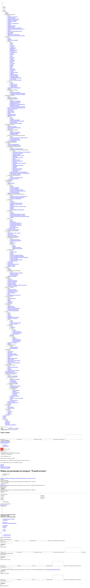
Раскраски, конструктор (18, 160)
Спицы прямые (13, 85)
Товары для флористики (13, 367)
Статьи (4, 417)
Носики (12, 252)
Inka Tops (12, 61)
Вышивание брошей (14, 133)
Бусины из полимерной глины (16, 189)
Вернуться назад (3, 504)
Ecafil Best (12, 57)
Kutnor (11, 62)
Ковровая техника (11, 115)
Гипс (9, 293)
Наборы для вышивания (15, 101)
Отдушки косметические (13, 309)
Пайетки (12, 334)
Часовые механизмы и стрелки (14, 145)
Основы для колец (11, 282)
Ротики (11, 254)
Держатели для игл (14, 274)
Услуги (4, 530)
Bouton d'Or (12, 51)
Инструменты (11, 407)
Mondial (12, 65)
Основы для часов (16, 154)
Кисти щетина (13, 381)
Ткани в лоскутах (14, 323)
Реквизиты (7, 423)
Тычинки (10, 369)
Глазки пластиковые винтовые (16, 255)
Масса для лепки (11, 292)
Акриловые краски (14, 387)
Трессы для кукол (11, 266)
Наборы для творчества (13, 16)
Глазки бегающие (14, 260)
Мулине (12, 118)
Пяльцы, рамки (11, 112)
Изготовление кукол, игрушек (14, 232)
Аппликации (10, 32)
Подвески (12, 213)
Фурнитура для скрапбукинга (14, 362)
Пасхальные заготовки (17, 168)
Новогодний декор (17, 169)
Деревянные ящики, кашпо (18, 155)
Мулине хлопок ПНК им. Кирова (17, 121)
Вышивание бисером (12, 126)
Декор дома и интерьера (18, 153)
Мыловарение (11, 306)
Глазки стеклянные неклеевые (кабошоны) (19, 257)
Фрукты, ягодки (11, 361)
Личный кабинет (4, 441)
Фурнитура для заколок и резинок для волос (17, 285)
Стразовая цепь (16, 333)
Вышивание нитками (12, 97)
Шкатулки (15, 162)
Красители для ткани (12, 342)
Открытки (7, 414)
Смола (9, 299)
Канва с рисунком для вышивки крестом (16, 107)
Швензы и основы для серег (16, 204)
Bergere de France (13, 50)
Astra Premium (13, 47)
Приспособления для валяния (16, 272)
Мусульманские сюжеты (15, 139)
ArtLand (12, 46)
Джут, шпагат (13, 78)
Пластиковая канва (12, 114)
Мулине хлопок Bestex (15, 119)
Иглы (9, 315)
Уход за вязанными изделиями (14, 87)
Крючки (9, 88)
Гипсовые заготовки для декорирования (18, 172)
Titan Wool (12, 68)
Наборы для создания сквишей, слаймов (16, 35)
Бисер (11, 220)
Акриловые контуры (14, 395)
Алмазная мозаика (11, 17)
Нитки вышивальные (12, 140)
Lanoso (11, 64)
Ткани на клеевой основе (15, 322)
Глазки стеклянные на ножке (16, 259)
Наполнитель (10, 261)
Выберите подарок (4, 485)
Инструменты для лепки (13, 290)
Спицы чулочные (14, 86)
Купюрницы (15, 170)
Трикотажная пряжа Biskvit (16, 77)
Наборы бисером (13, 134)
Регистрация (6, 442)
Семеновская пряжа (14, 76)
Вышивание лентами (14, 105)
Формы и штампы (11, 307)
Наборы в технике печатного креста (17, 106)
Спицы (11, 83)
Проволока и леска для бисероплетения (18, 196)
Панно (14, 158)
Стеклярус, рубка (11, 228)
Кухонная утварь (16, 159)
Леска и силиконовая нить (15, 198)
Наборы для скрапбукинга (13, 23)
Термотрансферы (13, 348)
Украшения (15, 166)
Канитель (15, 338)
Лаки (11, 399)
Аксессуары (10, 109)
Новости (5, 415)
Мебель (14, 246)
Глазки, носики (13, 251)
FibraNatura (12, 60)
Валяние (9, 269)
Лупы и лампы (11, 111)
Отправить (3, 544)
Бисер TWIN (13, 226)
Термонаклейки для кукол (13, 264)
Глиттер (9, 363)
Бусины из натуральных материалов (17, 190)
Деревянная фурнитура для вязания (17, 93)
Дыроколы (10, 352)
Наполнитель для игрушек (13, 236)
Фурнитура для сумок (12, 286)
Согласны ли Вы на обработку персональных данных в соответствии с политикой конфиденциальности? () (31, 569)
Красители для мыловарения (14, 308)
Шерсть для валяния (12, 276)
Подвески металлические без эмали (17, 214)
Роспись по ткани (11, 401)
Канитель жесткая (16, 339)
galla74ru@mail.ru (7, 537)
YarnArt (11, 71)
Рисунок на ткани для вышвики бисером (18, 137)
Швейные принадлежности (13, 317)
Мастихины (12, 380)
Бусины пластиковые (14, 187)
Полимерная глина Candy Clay (14, 295)
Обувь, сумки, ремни (12, 235)
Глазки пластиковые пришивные (17, 256)
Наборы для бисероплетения (14, 193)
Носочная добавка (14, 72)
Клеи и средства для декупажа (16, 398)
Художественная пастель (13, 402)
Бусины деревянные (14, 188)
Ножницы (10, 316)
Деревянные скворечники (18, 165)
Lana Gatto (12, 63)
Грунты (11, 397)
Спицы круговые (14, 84)
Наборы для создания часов (13, 34)
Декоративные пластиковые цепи (17, 209)
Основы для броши (12, 283)
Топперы (14, 167)
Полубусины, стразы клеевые (14, 360)
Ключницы (15, 156)
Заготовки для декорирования (16, 148)
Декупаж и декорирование (13, 144)
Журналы (10, 413)
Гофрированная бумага (12, 358)
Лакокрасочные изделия (15, 385)
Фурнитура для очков (12, 281)
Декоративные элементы (18, 157)
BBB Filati (12, 48)
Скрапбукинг (10, 351)
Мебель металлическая (17, 248)
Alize (11, 44)
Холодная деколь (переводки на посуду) (16, 29)
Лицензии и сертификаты (10, 424)
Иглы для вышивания (12, 108)
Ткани (11, 321)
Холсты (9, 403)
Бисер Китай (13, 221)
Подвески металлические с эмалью (17, 215)
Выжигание (10, 33)
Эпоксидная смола (12, 298)
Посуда (11, 241)
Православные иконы (14, 138)
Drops (11, 56)
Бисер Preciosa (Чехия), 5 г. (15, 224)
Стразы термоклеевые (17, 332)
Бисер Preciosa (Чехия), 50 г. (16, 225)
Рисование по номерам (12, 20)
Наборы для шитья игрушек (13, 19)
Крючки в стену (11, 408)
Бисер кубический (14, 227)
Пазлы (9, 30)
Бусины (12, 186)
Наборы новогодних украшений (14, 27)
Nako (11, 66)
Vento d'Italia (12, 70)
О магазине (7, 421)
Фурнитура (12, 201)
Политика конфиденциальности (9, 523)
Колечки (12, 207)
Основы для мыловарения (13, 310)
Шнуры (11, 208)
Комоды (14, 164)
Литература (10, 411)
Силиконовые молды (12, 291)
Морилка (15, 391)
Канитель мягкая (16, 341)
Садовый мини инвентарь (15, 240)
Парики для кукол (11, 265)
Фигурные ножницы (12, 353)
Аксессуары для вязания (13, 40)
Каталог (7, 13)
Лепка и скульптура (12, 289)
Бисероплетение (11, 183)
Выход (9, 441)
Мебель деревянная (17, 247)
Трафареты (10, 179)
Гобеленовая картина (9, 371)
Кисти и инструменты (15, 379)
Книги (9, 412)
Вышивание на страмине (15, 102)
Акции (4, 418)
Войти (1, 442)
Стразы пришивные (17, 331)
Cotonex (12, 53)
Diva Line (12, 54)
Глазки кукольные (14, 258)
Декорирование (16, 390)
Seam (11, 67)
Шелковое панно (11, 26)
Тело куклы (10, 262)
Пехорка (12, 73)
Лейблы (9, 343)
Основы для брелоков (12, 280)
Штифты (12, 205)
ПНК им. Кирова (13, 74)
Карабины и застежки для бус (16, 203)
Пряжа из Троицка (14, 75)
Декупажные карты (14, 178)
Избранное (3, 488)
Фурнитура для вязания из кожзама (17, 94)
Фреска (9, 24)
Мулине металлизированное (16, 123)
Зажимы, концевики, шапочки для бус (18, 206)
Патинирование (16, 392)
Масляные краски (14, 400)
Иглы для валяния (14, 275)
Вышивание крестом (14, 103)
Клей (9, 357)
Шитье (9, 313)
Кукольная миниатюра (15, 239)
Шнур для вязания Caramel (15, 79)
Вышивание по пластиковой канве (17, 104)
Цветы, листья (11, 359)
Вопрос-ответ (6, 446)
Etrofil (11, 58)
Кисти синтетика (13, 382)
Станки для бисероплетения (14, 229)
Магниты (10, 356)
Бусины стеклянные (14, 191)
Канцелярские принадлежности (19, 163)
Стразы (14, 330)
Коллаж (9, 22)
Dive (11, 55)
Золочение (15, 393)
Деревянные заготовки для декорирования (21, 152)
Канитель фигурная (17, 340)
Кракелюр (15, 394)
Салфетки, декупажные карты (16, 177)
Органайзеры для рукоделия (11, 372)
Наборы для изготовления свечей (15, 31)
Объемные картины (12, 21)
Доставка (5, 444)
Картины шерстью (12, 25)
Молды (9, 300)
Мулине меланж (13, 122)
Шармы (11, 217)
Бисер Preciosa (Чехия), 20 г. (16, 223)
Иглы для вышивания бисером (14, 127)
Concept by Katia (13, 52)
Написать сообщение (5, 440)
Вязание (9, 38)
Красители (10, 301)
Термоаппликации (14, 347)
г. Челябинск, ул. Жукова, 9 (13, 428)
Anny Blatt (12, 45)
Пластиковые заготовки (15, 174)
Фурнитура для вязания (15, 92)
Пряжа (11, 43)
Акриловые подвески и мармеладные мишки (19, 216)
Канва (9, 113)
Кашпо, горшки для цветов (13, 370)
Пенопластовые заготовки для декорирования (20, 173)
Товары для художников (13, 375)
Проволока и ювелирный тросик (17, 197)
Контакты (7, 422)
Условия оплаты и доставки (9, 519)
